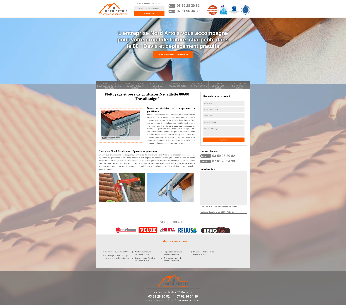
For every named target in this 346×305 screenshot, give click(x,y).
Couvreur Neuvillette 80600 (117, 252)
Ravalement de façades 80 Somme (177, 85)
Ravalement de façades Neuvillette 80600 (144, 259)
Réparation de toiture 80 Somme (198, 85)
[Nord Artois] (113, 9)
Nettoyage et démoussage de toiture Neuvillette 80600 (117, 257)
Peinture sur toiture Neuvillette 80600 (142, 253)
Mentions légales (189, 300)
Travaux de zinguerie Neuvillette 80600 (173, 259)
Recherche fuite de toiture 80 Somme (239, 86)
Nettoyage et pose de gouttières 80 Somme (135, 86)
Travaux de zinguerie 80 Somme (218, 86)
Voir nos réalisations (173, 54)
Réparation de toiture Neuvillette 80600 (173, 253)
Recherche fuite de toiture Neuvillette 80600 (204, 253)
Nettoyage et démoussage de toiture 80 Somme (109, 86)
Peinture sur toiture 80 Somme (156, 86)
